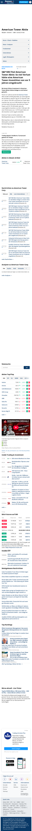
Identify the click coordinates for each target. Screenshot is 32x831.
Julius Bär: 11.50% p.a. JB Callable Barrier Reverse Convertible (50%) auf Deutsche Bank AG (20, 484)
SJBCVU (28, 540)
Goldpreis (22, 806)
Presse (5, 789)
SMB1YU (27, 537)
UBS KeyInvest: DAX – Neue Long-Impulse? (19, 471)
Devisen (10, 807)
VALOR (4, 32)
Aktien (4, 807)
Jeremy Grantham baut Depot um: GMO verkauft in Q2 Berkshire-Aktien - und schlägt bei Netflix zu (14, 612)
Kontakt (5, 785)
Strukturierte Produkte (9, 811)
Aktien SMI (6, 802)
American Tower (23, 95)
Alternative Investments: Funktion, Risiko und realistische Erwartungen (18, 564)
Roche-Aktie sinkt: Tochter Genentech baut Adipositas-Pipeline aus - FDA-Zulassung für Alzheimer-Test (15, 581)
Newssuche (6, 364)
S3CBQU (27, 521)
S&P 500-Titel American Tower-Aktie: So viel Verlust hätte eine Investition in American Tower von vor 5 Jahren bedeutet (19, 216)
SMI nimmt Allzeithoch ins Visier (21, 458)
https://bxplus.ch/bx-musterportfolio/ (11, 448)
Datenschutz (24, 787)
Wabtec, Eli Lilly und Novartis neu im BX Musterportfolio (16, 436)
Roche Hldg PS (6, 411)
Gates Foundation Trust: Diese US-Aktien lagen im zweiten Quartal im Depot (15, 572)
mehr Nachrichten (7, 259)
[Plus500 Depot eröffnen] (9, 3)
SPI (11, 802)
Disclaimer (24, 789)
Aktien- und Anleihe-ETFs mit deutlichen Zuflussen (20, 498)
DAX (22, 802)
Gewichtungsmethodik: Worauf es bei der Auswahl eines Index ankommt (18, 559)
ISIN (14, 32)
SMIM (18, 802)
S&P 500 (12, 806)
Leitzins (5, 815)
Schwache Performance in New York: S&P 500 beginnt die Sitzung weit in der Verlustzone (19, 240)
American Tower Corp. (5, 162)
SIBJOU (28, 524)
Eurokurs (24, 807)
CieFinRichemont (6, 389)
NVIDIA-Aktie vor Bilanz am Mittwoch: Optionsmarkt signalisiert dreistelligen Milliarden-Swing (15, 607)
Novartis (4, 408)
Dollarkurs (17, 807)
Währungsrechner (14, 813)
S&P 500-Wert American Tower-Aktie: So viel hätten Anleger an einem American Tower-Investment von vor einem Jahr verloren (19, 200)
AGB (22, 791)
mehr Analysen (6, 275)
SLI (14, 802)
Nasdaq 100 (22, 804)
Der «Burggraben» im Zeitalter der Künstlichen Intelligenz (20, 467)
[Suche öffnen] (30, 2)
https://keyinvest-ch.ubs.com (13, 547)
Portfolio (5, 813)
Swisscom (4, 405)
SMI (17, 806)
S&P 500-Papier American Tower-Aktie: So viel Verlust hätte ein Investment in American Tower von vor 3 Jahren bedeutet (19, 224)
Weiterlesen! (6, 152)
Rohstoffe (20, 811)
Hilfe (15, 785)
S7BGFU (27, 533)
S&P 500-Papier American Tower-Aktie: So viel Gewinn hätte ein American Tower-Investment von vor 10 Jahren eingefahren (19, 253)
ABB (3, 398)
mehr (3, 415)
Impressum (24, 785)
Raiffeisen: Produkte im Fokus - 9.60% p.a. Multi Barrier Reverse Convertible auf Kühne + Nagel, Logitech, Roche (21, 492)
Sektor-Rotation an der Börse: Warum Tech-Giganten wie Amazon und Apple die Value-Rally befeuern (15, 597)
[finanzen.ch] (9, 1)
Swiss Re (4, 401)
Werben (16, 787)
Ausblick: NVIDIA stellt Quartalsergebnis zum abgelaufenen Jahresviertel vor (14, 618)
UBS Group (5, 392)
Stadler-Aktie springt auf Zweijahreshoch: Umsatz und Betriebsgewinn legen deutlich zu (15, 591)
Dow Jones (15, 804)
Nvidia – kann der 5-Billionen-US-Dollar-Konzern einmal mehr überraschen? (21, 477)
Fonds (12, 809)
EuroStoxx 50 (6, 804)
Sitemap (5, 791)
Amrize (4, 385)
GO (27, 367)
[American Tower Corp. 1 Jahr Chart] (25, 162)
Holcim (4, 382)
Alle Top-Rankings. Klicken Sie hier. (11, 664)
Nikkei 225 (6, 806)
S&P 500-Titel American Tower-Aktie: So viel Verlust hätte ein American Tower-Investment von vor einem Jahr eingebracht (19, 232)
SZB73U (28, 527)
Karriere (5, 787)
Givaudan (4, 395)
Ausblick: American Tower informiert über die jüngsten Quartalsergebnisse (19, 245)
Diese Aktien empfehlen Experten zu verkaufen (15, 576)
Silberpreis (6, 809)
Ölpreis (23, 813)
